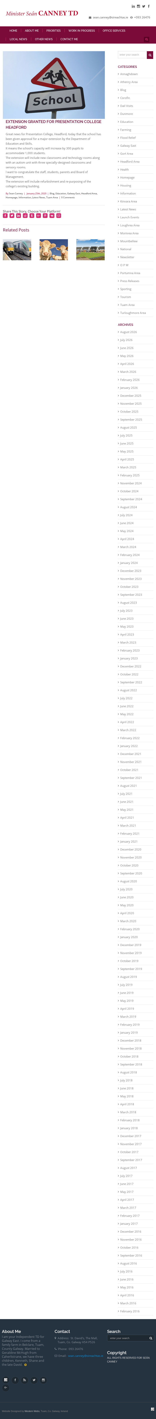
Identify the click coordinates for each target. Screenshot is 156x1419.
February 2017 (130, 1216)
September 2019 (131, 969)
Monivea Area (129, 233)
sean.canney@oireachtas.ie (85, 1356)
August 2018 (128, 1072)
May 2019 (127, 1001)
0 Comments (68, 197)
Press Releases (129, 281)
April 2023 (127, 634)
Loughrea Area (129, 225)
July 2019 (126, 985)
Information (25, 197)
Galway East (73, 193)
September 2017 (131, 1160)
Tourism (125, 297)
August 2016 (128, 1263)
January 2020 (129, 937)
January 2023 (129, 658)
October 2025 (129, 411)
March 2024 (128, 547)
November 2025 (131, 403)
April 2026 (127, 364)
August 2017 (128, 1168)
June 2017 (127, 1184)
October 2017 (129, 1152)
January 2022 (129, 746)
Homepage (12, 197)
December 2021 (130, 754)
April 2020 (127, 913)
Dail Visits (126, 106)
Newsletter (127, 257)
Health (124, 169)
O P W (124, 265)
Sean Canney (16, 193)
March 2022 (128, 730)
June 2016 (127, 1279)
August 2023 (128, 602)
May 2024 (127, 531)
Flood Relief (128, 138)
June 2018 (127, 1088)
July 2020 (126, 889)
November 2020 (131, 857)
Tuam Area (52, 197)
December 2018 (130, 1040)
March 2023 (128, 642)
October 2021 (129, 770)
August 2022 (128, 690)
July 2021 (126, 794)
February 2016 (130, 1311)
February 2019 (130, 1024)
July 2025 (126, 435)
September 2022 (131, 682)
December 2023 (130, 571)
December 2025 (130, 395)
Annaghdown (129, 74)
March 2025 (128, 467)
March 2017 (128, 1208)
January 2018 (129, 1128)
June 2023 (127, 618)
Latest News (38, 197)
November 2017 (131, 1144)
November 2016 (131, 1239)
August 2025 (128, 427)
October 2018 (129, 1056)
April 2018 (127, 1104)
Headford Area (89, 193)
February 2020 (130, 929)
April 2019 (127, 1009)
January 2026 (129, 388)
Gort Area (126, 153)
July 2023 (126, 610)
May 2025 (127, 451)
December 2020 (130, 849)
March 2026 (128, 372)
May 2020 (127, 905)
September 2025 (131, 419)
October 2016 (129, 1247)
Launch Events (129, 217)
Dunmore (126, 114)
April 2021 (127, 817)
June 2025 (127, 443)
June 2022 (127, 706)
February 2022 (130, 738)
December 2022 (130, 666)
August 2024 (128, 507)
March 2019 (128, 1016)
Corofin (125, 98)
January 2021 (129, 841)
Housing (125, 185)
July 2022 (126, 698)
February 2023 (130, 650)
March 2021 (128, 825)
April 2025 (127, 459)
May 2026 (127, 356)
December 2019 (130, 945)
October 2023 (129, 587)
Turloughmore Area (133, 313)
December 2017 (130, 1136)
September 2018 (131, 1064)
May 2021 (127, 809)
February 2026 (130, 380)
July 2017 (126, 1176)
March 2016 (128, 1303)
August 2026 (128, 332)
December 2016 (130, 1231)
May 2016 (127, 1287)
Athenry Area (129, 82)
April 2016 (127, 1295)
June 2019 (127, 993)
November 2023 (131, 579)
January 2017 (129, 1223)
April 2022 (127, 722)
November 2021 (131, 762)
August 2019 (128, 977)
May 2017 (127, 1192)
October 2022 (129, 674)
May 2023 (127, 626)
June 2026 (127, 348)
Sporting (125, 289)
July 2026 (126, 340)
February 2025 (130, 475)
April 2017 (127, 1200)
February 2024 (130, 555)
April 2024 (127, 539)
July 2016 (126, 1271)
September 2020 (131, 873)
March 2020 (128, 921)
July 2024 (126, 515)
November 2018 (131, 1048)
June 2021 (127, 802)
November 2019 (131, 953)
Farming (125, 130)
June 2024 (127, 523)
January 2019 (129, 1032)
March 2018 (128, 1112)
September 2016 (131, 1255)
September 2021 (131, 778)
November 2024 (131, 483)
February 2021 (130, 833)
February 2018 (130, 1120)
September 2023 (131, 595)
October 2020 (129, 865)
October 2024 (129, 491)
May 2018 (127, 1096)
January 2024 (129, 563)
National (125, 249)
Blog (52, 193)
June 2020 (127, 897)
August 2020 (128, 881)
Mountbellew (129, 241)
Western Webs (32, 1411)
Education (61, 193)
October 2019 (129, 961)
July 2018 (126, 1080)
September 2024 (131, 499)
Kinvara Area (128, 201)
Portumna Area (130, 273)
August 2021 (128, 786)
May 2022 (127, 714)
